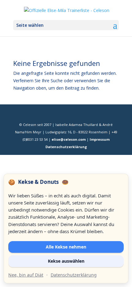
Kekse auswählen (66, 261)
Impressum (100, 139)
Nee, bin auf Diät (25, 275)
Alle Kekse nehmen (66, 247)
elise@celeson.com (69, 139)
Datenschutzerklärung (66, 146)
